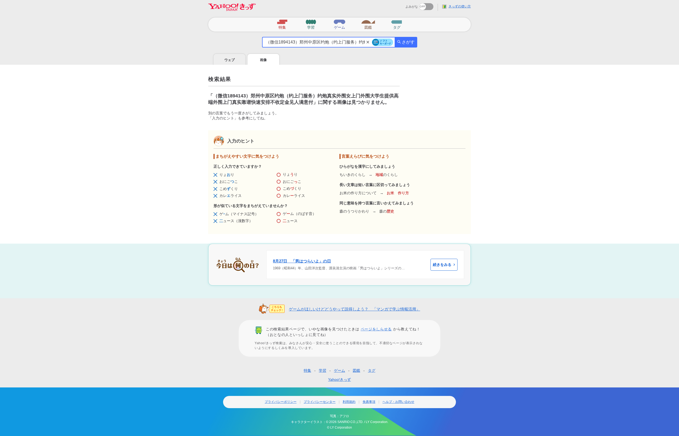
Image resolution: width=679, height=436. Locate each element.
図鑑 (356, 370)
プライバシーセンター (320, 402)
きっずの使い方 (460, 6)
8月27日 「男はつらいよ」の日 (302, 261)
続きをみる (442, 264)
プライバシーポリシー (281, 402)
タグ (371, 370)
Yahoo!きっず (339, 379)
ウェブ (229, 60)
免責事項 (369, 402)
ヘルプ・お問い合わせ (398, 402)
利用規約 (349, 402)
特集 (307, 370)
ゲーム (339, 370)
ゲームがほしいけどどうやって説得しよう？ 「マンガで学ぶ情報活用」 (354, 309)
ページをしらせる (376, 329)
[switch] (407, 5)
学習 (322, 370)
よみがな (411, 6)
